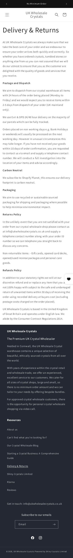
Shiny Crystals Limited (19, 474)
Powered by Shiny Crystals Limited (51, 551)
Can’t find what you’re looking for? (27, 437)
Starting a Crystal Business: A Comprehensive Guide (33, 455)
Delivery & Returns (17, 466)
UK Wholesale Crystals (23, 551)
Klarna (11, 482)
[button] (7, 15)
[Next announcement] (66, 4)
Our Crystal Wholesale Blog (22, 445)
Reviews (11, 490)
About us (12, 429)
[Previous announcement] (6, 4)
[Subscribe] (54, 524)
